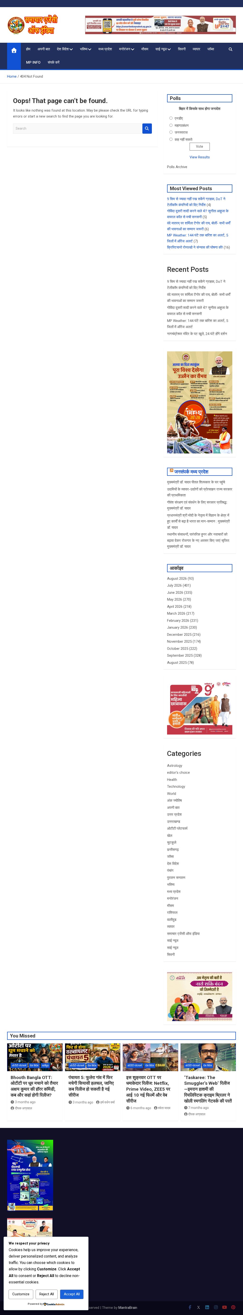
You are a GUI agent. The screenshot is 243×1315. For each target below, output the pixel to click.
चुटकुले (171, 842)
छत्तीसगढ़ (173, 850)
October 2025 (177, 648)
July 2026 (174, 585)
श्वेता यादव (164, 1108)
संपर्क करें (54, 62)
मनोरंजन (124, 49)
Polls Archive (177, 167)
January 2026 (177, 627)
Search (147, 128)
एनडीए (179, 118)
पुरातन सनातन (176, 878)
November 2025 (179, 641)
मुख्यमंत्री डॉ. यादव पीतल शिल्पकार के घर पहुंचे (196, 482)
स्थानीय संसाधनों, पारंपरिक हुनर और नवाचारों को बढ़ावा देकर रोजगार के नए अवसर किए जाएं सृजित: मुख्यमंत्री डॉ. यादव (198, 540)
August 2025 (177, 662)
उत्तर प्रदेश (174, 814)
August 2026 (177, 578)
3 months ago (25, 1102)
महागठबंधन (182, 125)
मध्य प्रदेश (105, 49)
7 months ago (198, 1108)
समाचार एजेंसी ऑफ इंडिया (183, 934)
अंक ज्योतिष (174, 800)
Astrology (174, 766)
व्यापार (196, 49)
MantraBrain (127, 1308)
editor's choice (178, 772)
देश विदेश (63, 49)
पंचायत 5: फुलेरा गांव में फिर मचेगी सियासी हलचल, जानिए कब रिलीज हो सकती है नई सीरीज (91, 1086)
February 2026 (178, 620)
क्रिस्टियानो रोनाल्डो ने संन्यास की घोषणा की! (195, 247)
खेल (169, 836)
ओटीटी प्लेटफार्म (177, 828)
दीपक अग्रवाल (23, 1108)
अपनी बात (43, 49)
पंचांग (170, 870)
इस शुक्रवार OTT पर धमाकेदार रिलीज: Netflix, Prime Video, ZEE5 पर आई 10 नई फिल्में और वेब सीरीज (148, 1089)
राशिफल (172, 912)
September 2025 (180, 655)
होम (28, 49)
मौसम (144, 49)
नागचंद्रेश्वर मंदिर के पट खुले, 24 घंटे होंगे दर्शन (197, 334)
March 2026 (176, 613)
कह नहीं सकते (183, 139)
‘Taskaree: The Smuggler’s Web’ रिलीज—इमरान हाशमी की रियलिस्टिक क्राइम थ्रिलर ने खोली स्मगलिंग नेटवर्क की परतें (208, 1089)
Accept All (72, 1294)
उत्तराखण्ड (173, 822)
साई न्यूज (161, 49)
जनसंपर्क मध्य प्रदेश (191, 472)
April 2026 (174, 606)
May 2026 (174, 599)
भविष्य (83, 49)
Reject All (46, 1294)
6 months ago (141, 1108)
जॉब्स (210, 49)
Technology (176, 786)
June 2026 (175, 592)
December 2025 (179, 634)
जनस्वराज (181, 132)
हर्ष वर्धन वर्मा (107, 1102)
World (171, 794)
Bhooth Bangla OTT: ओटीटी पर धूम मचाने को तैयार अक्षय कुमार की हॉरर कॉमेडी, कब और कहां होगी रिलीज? (34, 1086)
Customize (20, 1294)
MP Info (33, 62)
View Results (200, 157)
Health (172, 780)
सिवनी (182, 49)
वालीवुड (171, 920)
